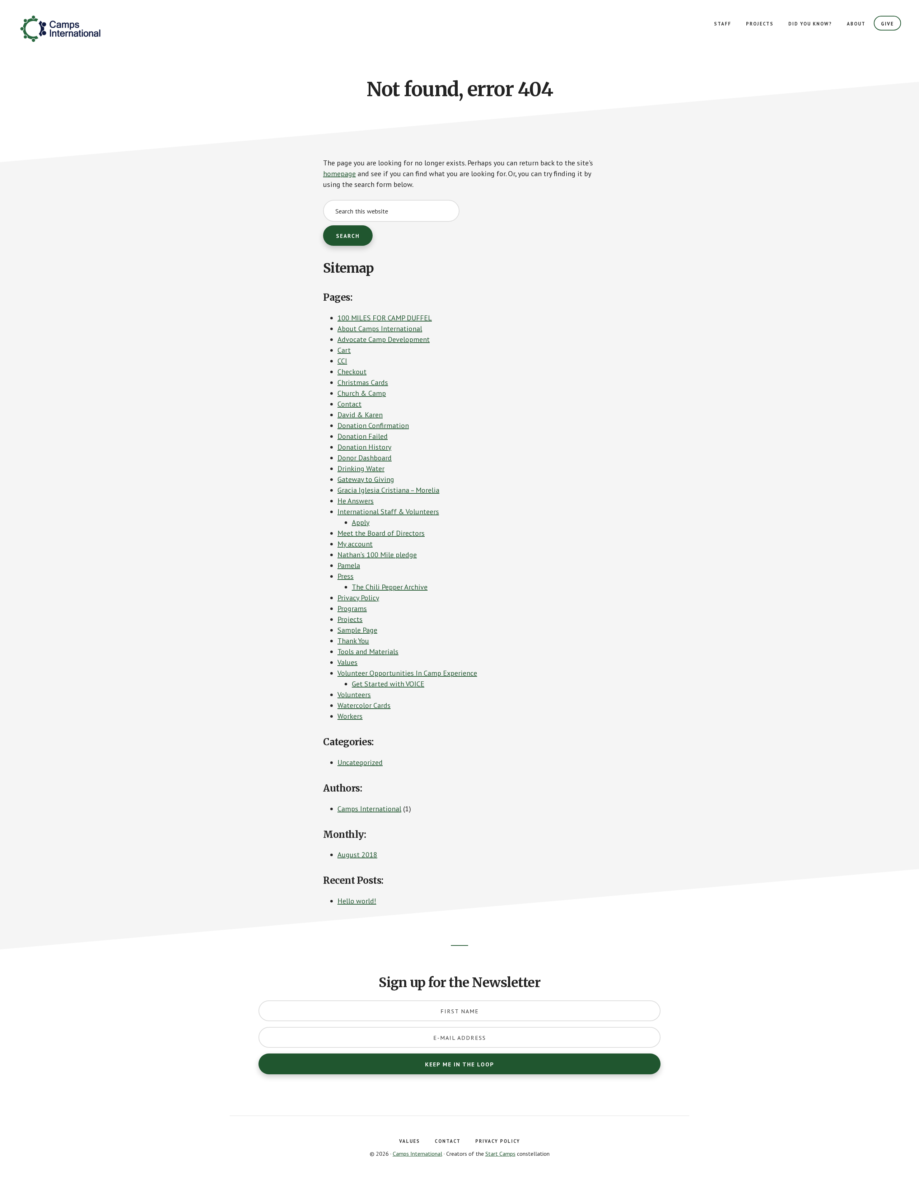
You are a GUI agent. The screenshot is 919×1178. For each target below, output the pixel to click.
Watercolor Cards (364, 705)
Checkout (352, 371)
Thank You (353, 641)
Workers (350, 716)
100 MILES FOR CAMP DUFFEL (384, 318)
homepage (339, 173)
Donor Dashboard (364, 458)
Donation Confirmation (373, 425)
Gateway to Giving (365, 479)
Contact (349, 404)
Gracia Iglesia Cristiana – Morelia (388, 490)
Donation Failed (362, 436)
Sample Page (357, 630)
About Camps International (379, 328)
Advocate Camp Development (383, 339)
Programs (352, 608)
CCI (342, 361)
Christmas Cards (362, 382)
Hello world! (356, 901)
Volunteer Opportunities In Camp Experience (407, 673)
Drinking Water (360, 468)
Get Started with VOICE (388, 684)
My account (355, 544)
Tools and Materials (367, 651)
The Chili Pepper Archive (390, 587)
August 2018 (357, 854)
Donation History (364, 447)
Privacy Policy (358, 597)
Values (347, 662)
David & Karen (360, 414)
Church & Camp (361, 393)
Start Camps (500, 1153)
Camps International (72, 28)
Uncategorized (360, 762)
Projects (350, 619)
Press (345, 576)
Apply (360, 522)
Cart (344, 350)
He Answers (355, 501)
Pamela (348, 565)
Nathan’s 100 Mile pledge (377, 554)
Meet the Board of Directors (381, 533)
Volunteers (354, 694)
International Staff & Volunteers (388, 511)
